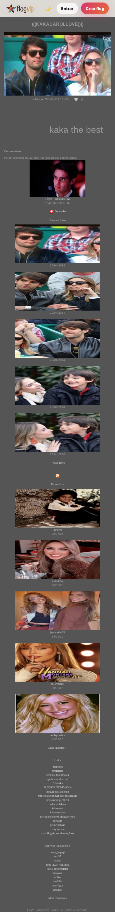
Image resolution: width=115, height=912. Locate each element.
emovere (57, 872)
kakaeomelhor (57, 812)
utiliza (57, 877)
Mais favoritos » (57, 747)
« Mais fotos (58, 462)
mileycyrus (57, 683)
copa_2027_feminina (57, 864)
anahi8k (57, 881)
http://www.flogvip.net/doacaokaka (57, 795)
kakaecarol (57, 808)
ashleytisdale (58, 735)
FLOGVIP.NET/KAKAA (58, 787)
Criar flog (95, 8)
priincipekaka (57, 824)
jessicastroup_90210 (57, 799)
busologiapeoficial (57, 868)
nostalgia (57, 885)
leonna (57, 860)
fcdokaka (58, 783)
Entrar (67, 8)
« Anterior (38, 99)
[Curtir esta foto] (76, 99)
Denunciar (60, 211)
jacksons (57, 529)
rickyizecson (57, 829)
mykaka (57, 820)
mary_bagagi (58, 852)
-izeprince (57, 766)
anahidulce (57, 581)
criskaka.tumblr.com (57, 774)
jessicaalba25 (57, 632)
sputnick (57, 889)
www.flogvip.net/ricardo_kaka (57, 833)
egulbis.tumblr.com (57, 779)
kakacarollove (62, 198)
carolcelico (57, 770)
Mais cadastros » (57, 897)
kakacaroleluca (58, 804)
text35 (57, 856)
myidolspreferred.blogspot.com (57, 816)
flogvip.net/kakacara (57, 791)
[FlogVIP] (20, 8)
